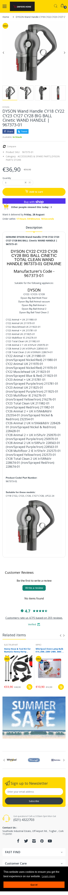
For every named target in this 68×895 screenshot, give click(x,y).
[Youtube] (50, 842)
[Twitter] (26, 842)
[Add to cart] (29, 687)
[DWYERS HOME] (22, 6)
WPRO (38, 644)
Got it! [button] (34, 884)
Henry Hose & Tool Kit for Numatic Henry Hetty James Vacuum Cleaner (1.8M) (17, 650)
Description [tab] (34, 227)
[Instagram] (34, 842)
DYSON (5, 107)
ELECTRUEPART (11, 644)
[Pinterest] (42, 842)
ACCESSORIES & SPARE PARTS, (34, 156)
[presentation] (60, 635)
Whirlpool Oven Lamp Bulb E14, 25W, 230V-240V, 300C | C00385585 (49, 650)
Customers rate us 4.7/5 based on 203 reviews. (34, 618)
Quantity (6, 178)
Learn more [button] (48, 876)
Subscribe (34, 801)
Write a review (34, 588)
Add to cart (36, 191)
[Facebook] (18, 842)
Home (5, 16)
